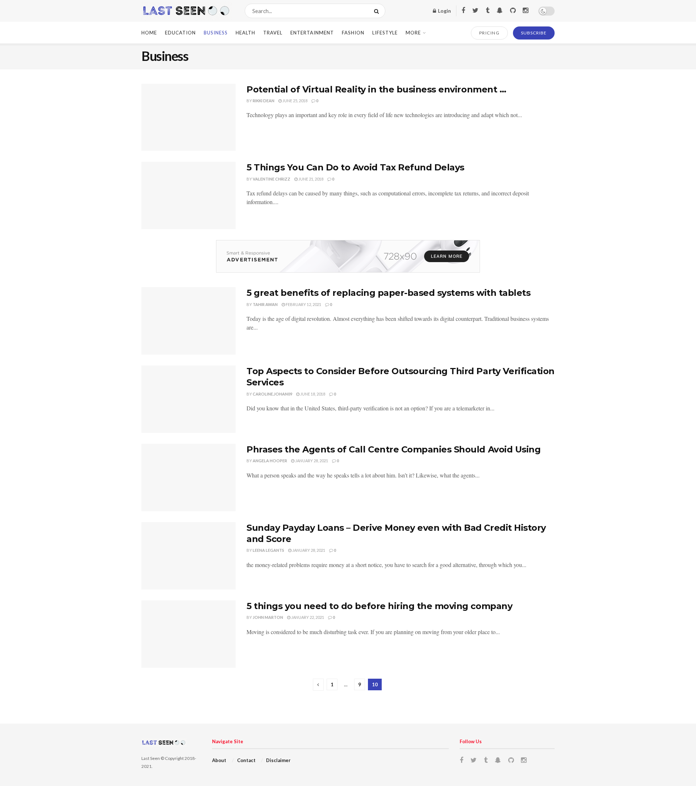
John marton (268, 617)
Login (444, 11)
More (413, 33)
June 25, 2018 (294, 100)
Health (245, 33)
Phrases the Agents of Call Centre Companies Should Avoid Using (393, 449)
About (219, 760)
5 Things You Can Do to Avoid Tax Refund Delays (355, 167)
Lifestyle (385, 33)
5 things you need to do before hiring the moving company (379, 606)
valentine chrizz (271, 179)
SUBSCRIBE (534, 33)
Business (216, 33)
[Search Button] (377, 11)
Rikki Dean (263, 100)
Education (180, 33)
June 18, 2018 (312, 394)
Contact (246, 760)
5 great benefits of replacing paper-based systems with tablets (388, 292)
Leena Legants (268, 550)
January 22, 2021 (307, 617)
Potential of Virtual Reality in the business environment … (376, 89)
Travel (272, 33)
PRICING (489, 33)
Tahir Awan (265, 304)
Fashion (353, 33)
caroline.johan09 (272, 394)
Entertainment (312, 33)
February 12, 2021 (303, 304)
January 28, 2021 (311, 460)
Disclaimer (278, 760)
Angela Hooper (270, 460)
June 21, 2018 (310, 179)
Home (149, 33)
